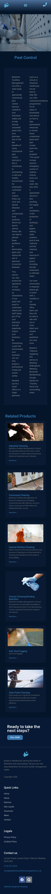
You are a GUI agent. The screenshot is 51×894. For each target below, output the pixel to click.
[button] (25, 5)
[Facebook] (22, 880)
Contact (7, 819)
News (6, 815)
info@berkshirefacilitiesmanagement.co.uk (22, 871)
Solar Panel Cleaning (19, 692)
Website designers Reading (15, 886)
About (6, 798)
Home (6, 794)
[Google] (29, 880)
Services (7, 802)
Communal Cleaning (19, 495)
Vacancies (8, 811)
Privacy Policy (10, 837)
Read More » (13, 460)
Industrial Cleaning (18, 446)
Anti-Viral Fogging (18, 651)
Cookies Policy (10, 841)
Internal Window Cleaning (21, 547)
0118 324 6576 (10, 866)
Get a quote (9, 807)
